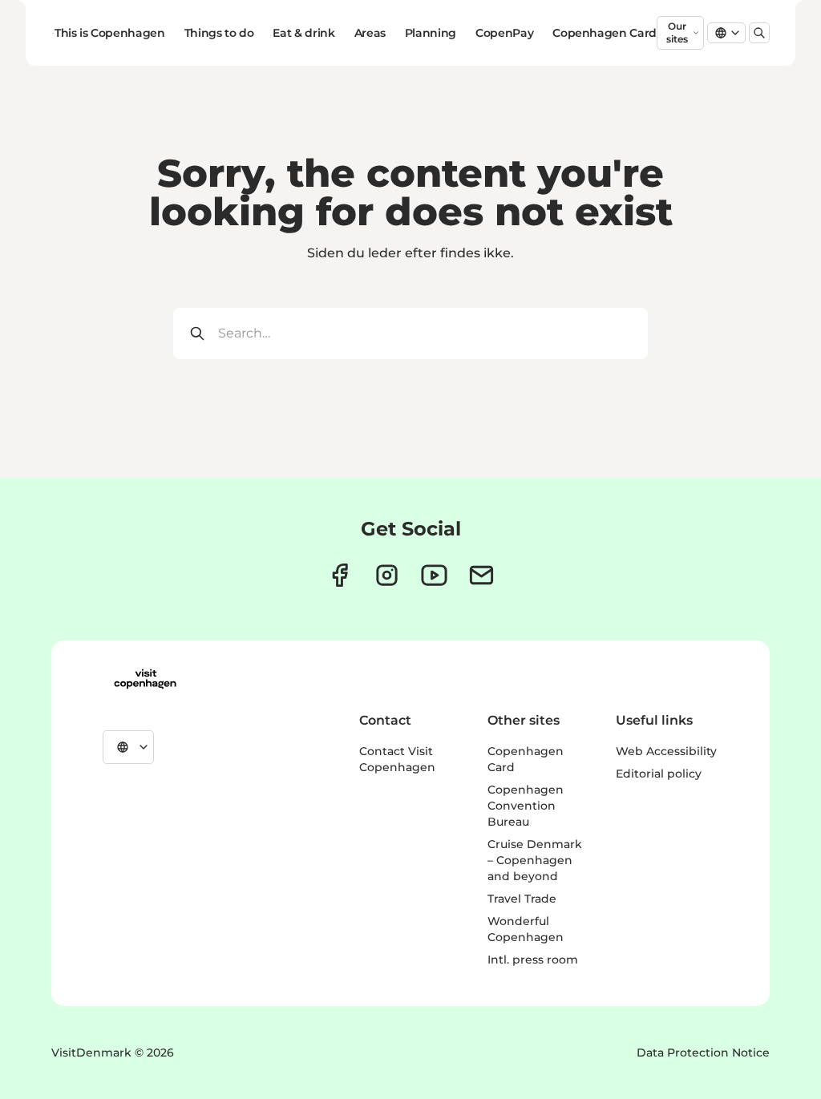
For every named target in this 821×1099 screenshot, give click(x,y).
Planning (430, 33)
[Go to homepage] (53, 33)
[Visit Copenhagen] (145, 679)
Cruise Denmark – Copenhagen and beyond (534, 860)
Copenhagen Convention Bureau (525, 805)
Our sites (677, 32)
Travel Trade (521, 898)
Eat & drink (303, 33)
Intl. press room (532, 959)
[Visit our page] (387, 575)
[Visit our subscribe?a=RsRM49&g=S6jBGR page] (481, 575)
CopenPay (504, 33)
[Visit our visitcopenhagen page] (340, 575)
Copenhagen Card (604, 33)
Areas (370, 33)
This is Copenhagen (110, 33)
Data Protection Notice (703, 1052)
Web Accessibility (666, 751)
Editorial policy (659, 773)
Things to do (219, 33)
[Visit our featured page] (434, 575)
